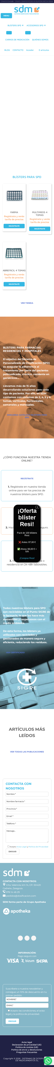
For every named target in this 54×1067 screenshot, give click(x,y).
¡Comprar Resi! (27, 558)
